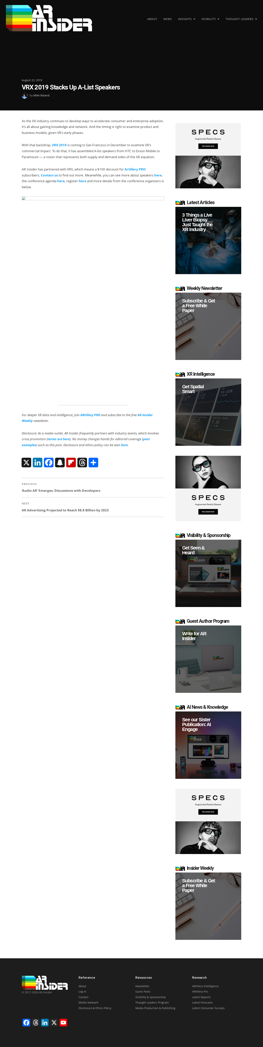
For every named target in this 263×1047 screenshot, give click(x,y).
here (158, 175)
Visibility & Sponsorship (150, 997)
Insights (185, 19)
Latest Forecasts (202, 1002)
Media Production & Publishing (155, 1008)
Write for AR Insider (194, 636)
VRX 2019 (59, 145)
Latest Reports (201, 997)
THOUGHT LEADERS (240, 19)
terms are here (59, 439)
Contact (83, 997)
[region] (208, 240)
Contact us (49, 175)
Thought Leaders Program (152, 1002)
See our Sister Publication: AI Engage (196, 724)
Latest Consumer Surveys (208, 1008)
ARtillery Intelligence (205, 986)
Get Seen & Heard (193, 550)
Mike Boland (41, 95)
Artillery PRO (135, 169)
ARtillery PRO (90, 415)
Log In (82, 991)
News (167, 19)
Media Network (88, 1002)
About (152, 19)
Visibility (209, 19)
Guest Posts (142, 991)
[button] (208, 240)
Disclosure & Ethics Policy (95, 1008)
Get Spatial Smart (193, 389)
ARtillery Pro (200, 991)
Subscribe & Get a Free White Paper (198, 305)
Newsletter (142, 986)
